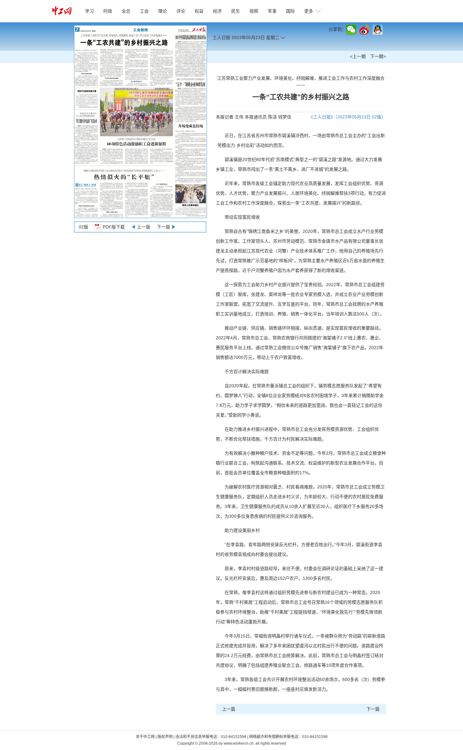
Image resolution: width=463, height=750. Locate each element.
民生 (235, 11)
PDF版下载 (114, 226)
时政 (107, 11)
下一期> (378, 56)
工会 (144, 11)
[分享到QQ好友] (378, 30)
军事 (272, 11)
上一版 (143, 226)
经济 (217, 11)
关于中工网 (145, 737)
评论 (180, 11)
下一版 (163, 226)
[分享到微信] (351, 30)
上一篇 (228, 709)
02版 (83, 226)
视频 (253, 11)
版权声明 (165, 737)
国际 (290, 11)
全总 (126, 11)
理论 (162, 11)
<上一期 (358, 56)
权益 (199, 11)
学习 (89, 11)
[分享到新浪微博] (364, 30)
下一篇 (373, 709)
